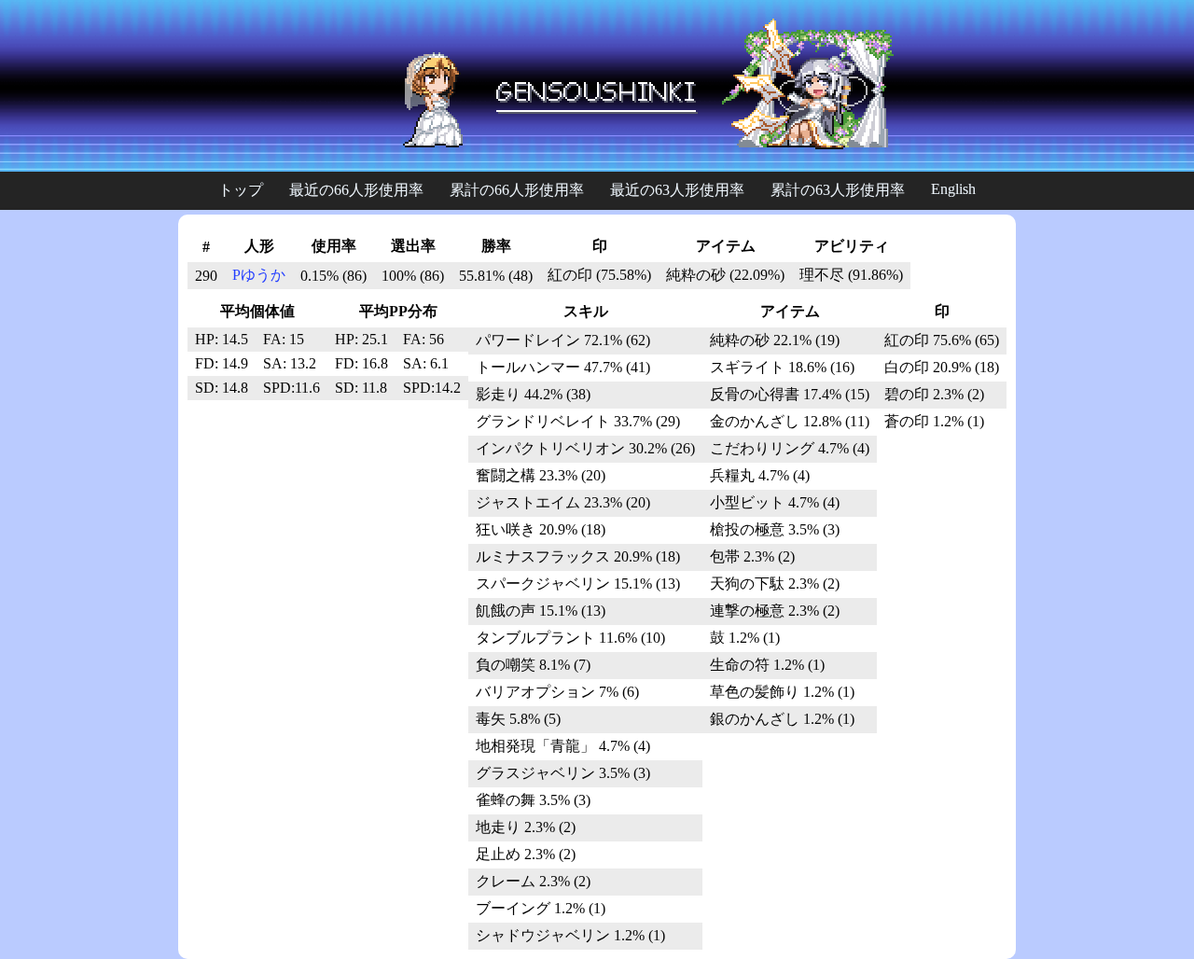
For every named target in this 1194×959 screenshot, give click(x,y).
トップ (240, 190)
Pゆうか (258, 275)
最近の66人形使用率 (356, 190)
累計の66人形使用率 (517, 190)
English (953, 189)
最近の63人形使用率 (677, 190)
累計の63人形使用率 (838, 190)
